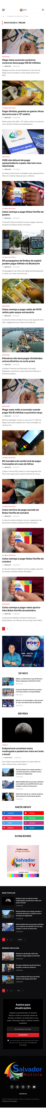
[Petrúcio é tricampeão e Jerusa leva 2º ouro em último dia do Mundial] (8, 703)
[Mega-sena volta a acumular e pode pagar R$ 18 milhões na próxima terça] (23, 391)
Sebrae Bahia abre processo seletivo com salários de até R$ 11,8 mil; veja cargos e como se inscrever (30, 784)
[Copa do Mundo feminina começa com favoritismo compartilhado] (8, 692)
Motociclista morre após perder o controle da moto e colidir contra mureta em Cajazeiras (29, 772)
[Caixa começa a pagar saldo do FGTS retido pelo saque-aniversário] (23, 291)
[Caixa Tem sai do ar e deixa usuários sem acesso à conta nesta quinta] (8, 797)
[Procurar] (43, 9)
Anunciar (23, 1094)
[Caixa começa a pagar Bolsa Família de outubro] (23, 540)
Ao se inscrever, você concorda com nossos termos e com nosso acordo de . (24, 1043)
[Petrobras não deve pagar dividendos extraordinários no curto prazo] (23, 340)
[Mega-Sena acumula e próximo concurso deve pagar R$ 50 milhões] (23, 41)
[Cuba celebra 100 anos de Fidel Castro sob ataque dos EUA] (8, 979)
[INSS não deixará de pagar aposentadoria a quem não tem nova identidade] (23, 141)
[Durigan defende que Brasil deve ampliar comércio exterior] (8, 968)
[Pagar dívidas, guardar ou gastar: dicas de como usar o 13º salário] (23, 93)
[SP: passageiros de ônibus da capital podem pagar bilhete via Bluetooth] (23, 242)
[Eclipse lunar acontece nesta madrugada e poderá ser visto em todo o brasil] (23, 730)
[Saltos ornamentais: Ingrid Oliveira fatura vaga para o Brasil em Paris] (8, 682)
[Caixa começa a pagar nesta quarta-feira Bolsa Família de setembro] (23, 589)
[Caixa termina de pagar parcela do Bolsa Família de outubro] (23, 491)
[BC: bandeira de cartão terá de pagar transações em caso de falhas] (23, 442)
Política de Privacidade (9, 1101)
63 (18, 990)
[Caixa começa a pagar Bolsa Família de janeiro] (23, 193)
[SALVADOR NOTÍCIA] (23, 10)
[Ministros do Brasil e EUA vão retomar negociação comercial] (8, 956)
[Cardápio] (3, 9)
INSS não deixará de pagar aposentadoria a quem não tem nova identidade (21, 163)
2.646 (20, 939)
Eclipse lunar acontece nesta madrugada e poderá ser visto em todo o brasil (23, 751)
